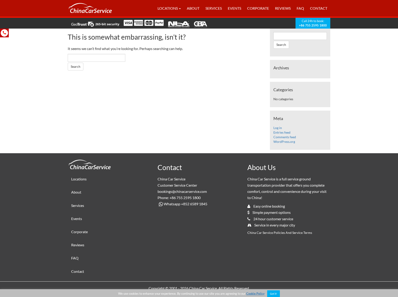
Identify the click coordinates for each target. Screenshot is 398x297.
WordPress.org (284, 142)
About (193, 8)
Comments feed (284, 137)
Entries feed (281, 132)
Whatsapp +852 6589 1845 (185, 204)
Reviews (283, 8)
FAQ (300, 8)
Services (213, 8)
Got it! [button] (273, 293)
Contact (318, 8)
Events (234, 8)
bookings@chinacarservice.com (182, 191)
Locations (168, 8)
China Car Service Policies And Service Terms (279, 233)
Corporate (258, 8)
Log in (277, 128)
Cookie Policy (255, 293)
